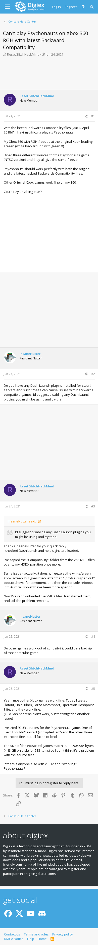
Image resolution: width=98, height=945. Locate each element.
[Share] (86, 116)
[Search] (92, 7)
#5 (93, 689)
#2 (93, 374)
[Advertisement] (49, 74)
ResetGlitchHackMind (23, 54)
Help (30, 938)
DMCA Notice (13, 938)
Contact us (12, 934)
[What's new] (83, 7)
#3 (93, 506)
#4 (93, 636)
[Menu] (7, 7)
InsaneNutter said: (22, 521)
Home (42, 938)
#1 (93, 116)
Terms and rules (36, 934)
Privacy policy (62, 934)
